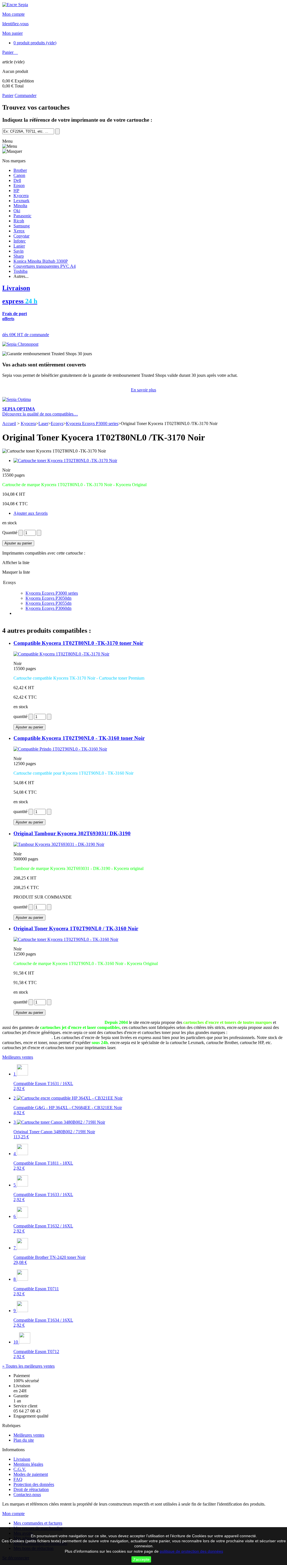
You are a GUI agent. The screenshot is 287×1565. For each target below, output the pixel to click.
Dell (17, 180)
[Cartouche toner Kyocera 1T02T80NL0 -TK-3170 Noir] (65, 460)
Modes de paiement (30, 1474)
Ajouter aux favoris (30, 513)
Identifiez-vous (15, 23)
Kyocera (21, 195)
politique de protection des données (191, 1551)
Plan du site (23, 1440)
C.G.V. (19, 1469)
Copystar (21, 236)
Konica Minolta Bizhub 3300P (40, 261)
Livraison (21, 1459)
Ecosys (57, 423)
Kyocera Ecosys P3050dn (48, 598)
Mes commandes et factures (37, 1523)
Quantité (9, 532)
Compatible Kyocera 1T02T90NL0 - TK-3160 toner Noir (79, 738)
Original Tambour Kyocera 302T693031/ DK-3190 (72, 833)
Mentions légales (28, 1464)
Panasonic (22, 215)
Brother (20, 170)
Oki (16, 210)
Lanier (19, 246)
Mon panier (12, 33)
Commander (25, 95)
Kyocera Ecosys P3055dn (48, 603)
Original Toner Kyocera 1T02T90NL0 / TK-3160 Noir (75, 928)
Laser (43, 423)
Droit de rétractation (31, 1489)
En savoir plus (143, 389)
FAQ (17, 1479)
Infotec (19, 241)
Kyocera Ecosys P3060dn (48, 608)
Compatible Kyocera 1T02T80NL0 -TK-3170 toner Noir (78, 643)
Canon (19, 175)
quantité (20, 716)
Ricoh (18, 220)
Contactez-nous (27, 1494)
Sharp (18, 256)
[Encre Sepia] (15, 4)
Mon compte (13, 14)
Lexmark (21, 200)
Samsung (21, 225)
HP (16, 190)
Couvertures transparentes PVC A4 (44, 266)
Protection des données (33, 1484)
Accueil (9, 423)
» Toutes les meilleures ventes (28, 1366)
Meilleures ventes (17, 1057)
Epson (19, 185)
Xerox (19, 230)
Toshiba (20, 271)
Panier (8, 52)
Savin (18, 251)
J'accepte (141, 1559)
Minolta (20, 205)
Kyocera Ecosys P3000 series (92, 423)
